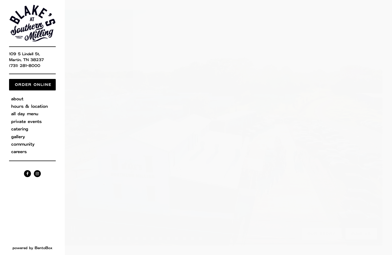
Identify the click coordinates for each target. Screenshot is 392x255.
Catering (19, 129)
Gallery (18, 137)
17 (200, 238)
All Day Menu (24, 114)
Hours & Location (29, 106)
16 (192, 238)
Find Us (361, 234)
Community (23, 144)
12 (160, 238)
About (17, 99)
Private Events (26, 121)
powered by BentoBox (39, 248)
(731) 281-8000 (24, 66)
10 (144, 238)
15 (184, 238)
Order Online (33, 85)
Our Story (321, 234)
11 (152, 238)
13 (168, 238)
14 (176, 238)
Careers (19, 152)
